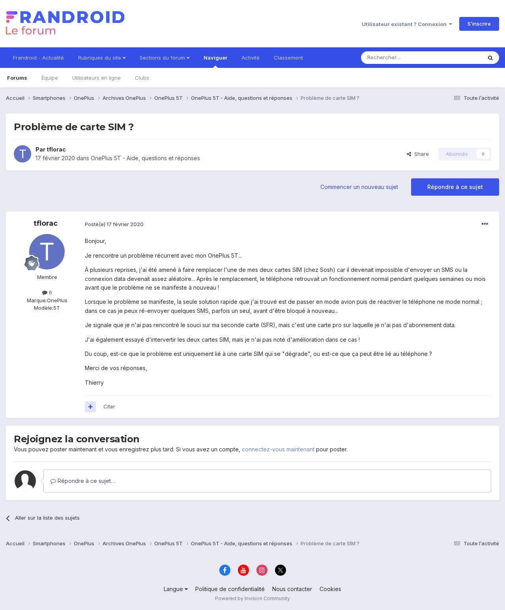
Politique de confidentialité (230, 589)
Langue (174, 589)
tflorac (56, 149)
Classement (288, 57)
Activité (250, 57)
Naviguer (215, 57)
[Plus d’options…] (485, 224)
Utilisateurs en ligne (96, 78)
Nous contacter (292, 589)
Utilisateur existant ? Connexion (405, 24)
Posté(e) (114, 224)
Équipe (49, 78)
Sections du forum (163, 57)
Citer (109, 406)
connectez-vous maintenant (278, 449)
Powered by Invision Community (252, 598)
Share (420, 154)
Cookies (330, 589)
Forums (17, 78)
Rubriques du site (100, 57)
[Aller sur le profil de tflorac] (22, 154)
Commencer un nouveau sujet (359, 186)
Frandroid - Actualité (38, 57)
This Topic (458, 57)
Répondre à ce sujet (455, 186)
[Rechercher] (490, 57)
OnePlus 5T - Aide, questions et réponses (145, 158)
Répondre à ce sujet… (85, 480)
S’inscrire (479, 24)
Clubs (142, 78)
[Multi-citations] (90, 406)
